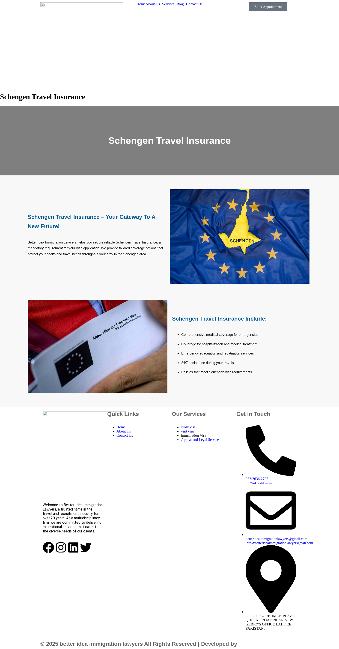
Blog (180, 4)
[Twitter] (86, 547)
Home (141, 4)
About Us (153, 4)
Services (168, 4)
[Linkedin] (73, 547)
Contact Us (194, 4)
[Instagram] (61, 547)
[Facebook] (48, 547)
